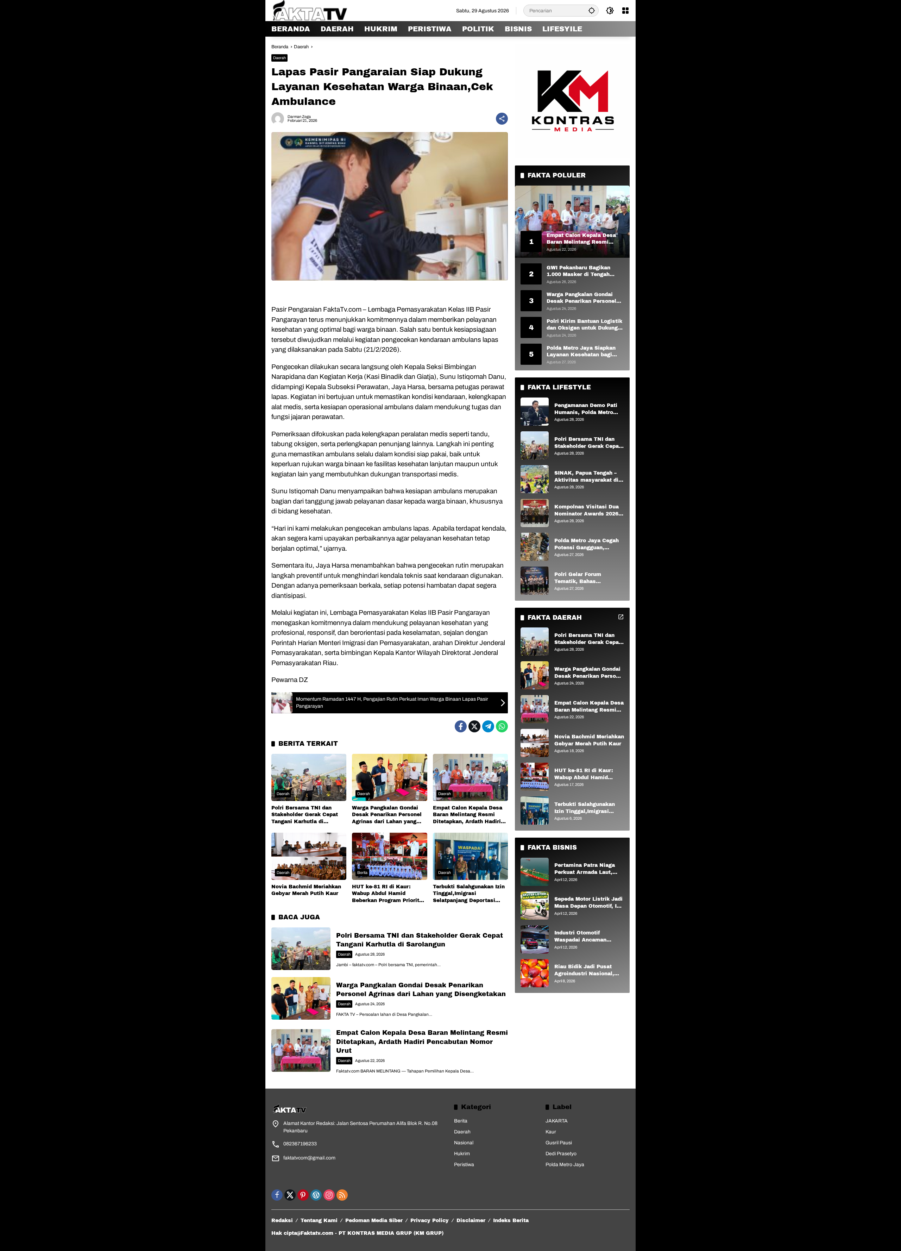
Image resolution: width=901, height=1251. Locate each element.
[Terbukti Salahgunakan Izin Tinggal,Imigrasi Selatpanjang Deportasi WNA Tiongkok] (470, 856)
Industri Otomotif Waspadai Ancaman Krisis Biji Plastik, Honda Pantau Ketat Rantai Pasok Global (588, 936)
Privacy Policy (429, 1220)
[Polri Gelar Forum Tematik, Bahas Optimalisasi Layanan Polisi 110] (535, 581)
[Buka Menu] (625, 10)
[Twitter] (474, 726)
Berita (362, 872)
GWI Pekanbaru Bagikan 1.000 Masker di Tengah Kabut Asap (578, 271)
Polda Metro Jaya (565, 1164)
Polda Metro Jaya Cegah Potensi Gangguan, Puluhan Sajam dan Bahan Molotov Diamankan (588, 544)
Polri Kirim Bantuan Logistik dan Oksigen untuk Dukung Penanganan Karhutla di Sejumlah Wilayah (584, 324)
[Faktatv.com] (318, 10)
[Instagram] (329, 1195)
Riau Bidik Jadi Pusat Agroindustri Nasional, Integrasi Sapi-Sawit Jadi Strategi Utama (587, 970)
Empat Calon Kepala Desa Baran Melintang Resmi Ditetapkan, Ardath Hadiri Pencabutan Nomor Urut (467, 815)
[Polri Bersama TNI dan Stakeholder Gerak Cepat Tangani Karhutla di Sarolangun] (308, 777)
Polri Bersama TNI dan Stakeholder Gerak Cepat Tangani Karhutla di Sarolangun (304, 815)
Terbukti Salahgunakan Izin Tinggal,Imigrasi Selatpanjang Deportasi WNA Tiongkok (469, 894)
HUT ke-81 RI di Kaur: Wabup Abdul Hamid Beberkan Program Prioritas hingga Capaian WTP (389, 894)
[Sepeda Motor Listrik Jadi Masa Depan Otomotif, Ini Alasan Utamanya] (535, 906)
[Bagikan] (502, 119)
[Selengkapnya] (621, 617)
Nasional (463, 1142)
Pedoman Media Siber (374, 1220)
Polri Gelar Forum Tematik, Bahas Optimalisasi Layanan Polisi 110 (583, 578)
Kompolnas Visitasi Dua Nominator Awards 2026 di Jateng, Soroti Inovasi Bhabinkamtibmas (586, 510)
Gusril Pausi (559, 1142)
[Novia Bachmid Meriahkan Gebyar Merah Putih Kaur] (308, 856)
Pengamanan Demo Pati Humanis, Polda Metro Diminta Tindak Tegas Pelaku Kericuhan (585, 409)
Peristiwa (464, 1164)
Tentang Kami (319, 1220)
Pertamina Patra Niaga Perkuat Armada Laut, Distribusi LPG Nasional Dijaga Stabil (586, 869)
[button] (592, 10)
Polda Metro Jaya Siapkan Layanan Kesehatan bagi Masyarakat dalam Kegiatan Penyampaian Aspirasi (584, 351)
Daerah (279, 58)
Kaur (551, 1131)
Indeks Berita (511, 1220)
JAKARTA (557, 1121)
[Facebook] (461, 726)
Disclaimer (470, 1220)
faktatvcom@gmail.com (309, 1158)
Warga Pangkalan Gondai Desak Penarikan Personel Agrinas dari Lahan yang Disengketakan (387, 815)
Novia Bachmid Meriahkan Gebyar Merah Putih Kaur (306, 890)
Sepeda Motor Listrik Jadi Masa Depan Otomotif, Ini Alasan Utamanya (588, 902)
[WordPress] (316, 1195)
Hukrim (462, 1153)
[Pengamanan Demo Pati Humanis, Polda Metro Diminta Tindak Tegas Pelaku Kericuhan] (535, 412)
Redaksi (282, 1220)
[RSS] (342, 1195)
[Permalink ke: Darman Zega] (279, 118)
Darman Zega (299, 117)
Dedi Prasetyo (561, 1153)
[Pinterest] (303, 1195)
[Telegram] (488, 726)
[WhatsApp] (502, 726)
